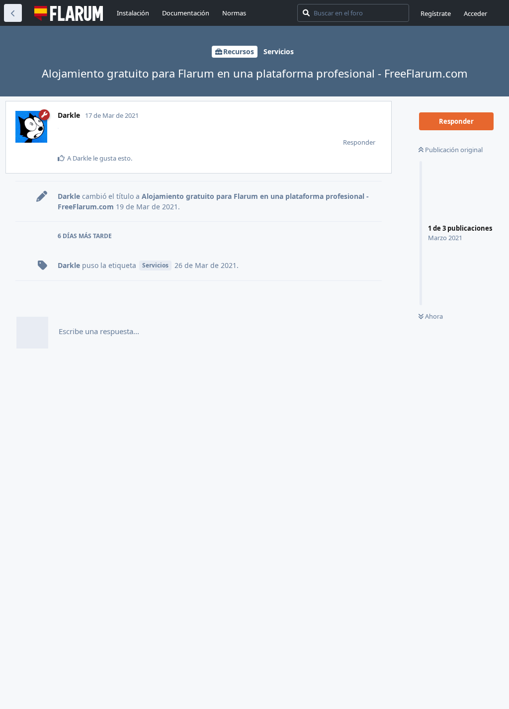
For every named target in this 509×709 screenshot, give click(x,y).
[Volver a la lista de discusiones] (13, 13)
